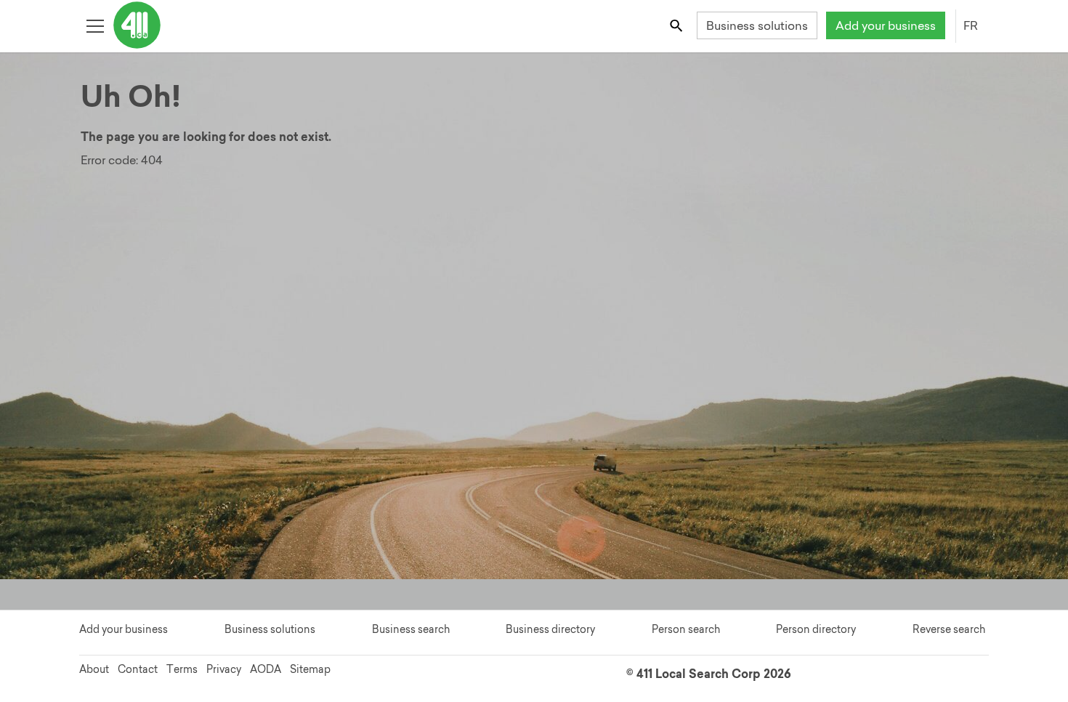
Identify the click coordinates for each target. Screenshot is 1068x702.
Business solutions (757, 25)
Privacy (223, 669)
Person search (686, 629)
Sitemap (310, 669)
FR (970, 25)
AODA (265, 669)
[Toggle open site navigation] (95, 25)
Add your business (886, 25)
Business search (411, 629)
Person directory (816, 629)
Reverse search (949, 629)
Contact (138, 669)
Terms (182, 669)
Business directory (550, 629)
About (94, 669)
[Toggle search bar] (677, 25)
